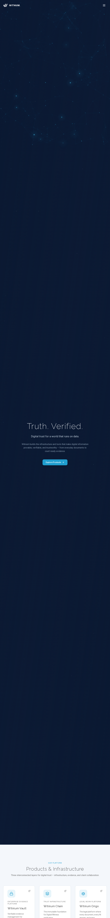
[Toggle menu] (104, 5)
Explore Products (53, 462)
